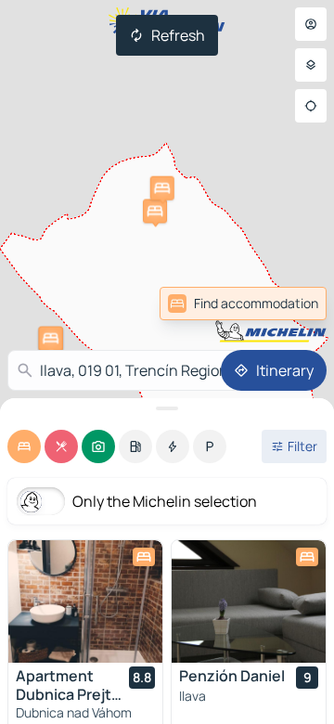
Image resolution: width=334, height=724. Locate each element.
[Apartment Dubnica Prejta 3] (85, 601)
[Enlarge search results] (167, 408)
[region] (85, 601)
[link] (243, 303)
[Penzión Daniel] (249, 601)
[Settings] (311, 65)
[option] (24, 446)
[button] (155, 211)
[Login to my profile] (311, 24)
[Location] (311, 106)
